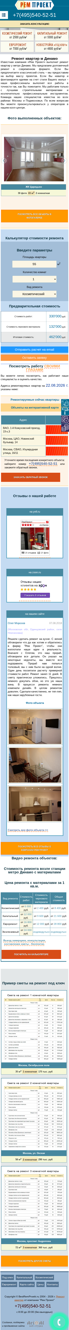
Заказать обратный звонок (31, 477)
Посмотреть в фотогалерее (34, 216)
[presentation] (4, 160)
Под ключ (7, 1277)
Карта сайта (27, 1284)
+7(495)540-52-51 (34, 15)
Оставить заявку (34, 357)
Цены (40, 1284)
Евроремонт (9, 1284)
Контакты (52, 1284)
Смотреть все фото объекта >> (28, 830)
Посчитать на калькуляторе (31, 954)
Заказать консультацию (34, 24)
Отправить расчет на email (34, 349)
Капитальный (24, 1277)
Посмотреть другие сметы (34, 1261)
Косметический (44, 1277)
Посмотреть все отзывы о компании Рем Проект (34, 848)
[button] (2, 202)
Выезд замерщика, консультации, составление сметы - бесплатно (24, 942)
